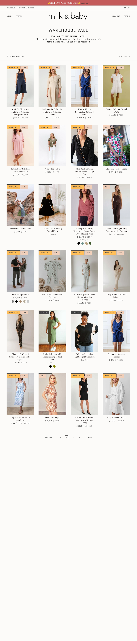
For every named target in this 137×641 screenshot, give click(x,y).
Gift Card (127, 8)
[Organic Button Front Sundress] (20, 394)
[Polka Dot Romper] (52, 394)
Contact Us (11, 8)
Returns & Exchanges (26, 8)
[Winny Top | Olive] (52, 145)
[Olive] (54, 366)
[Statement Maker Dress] (116, 145)
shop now (85, 3)
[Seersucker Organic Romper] (116, 331)
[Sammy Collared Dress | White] (116, 86)
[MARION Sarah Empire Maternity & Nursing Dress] (52, 86)
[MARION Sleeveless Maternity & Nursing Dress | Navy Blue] (20, 86)
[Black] (50, 366)
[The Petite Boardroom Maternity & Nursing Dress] (84, 394)
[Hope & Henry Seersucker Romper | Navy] (84, 86)
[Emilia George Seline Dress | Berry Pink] (20, 145)
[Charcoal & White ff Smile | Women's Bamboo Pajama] (20, 331)
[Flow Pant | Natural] (20, 271)
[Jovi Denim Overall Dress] (20, 205)
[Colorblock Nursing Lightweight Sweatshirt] (84, 331)
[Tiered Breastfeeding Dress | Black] (52, 205)
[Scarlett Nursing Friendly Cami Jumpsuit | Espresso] (116, 205)
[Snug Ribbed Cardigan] (116, 394)
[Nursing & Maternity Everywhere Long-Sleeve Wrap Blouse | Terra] (84, 205)
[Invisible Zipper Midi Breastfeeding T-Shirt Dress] (52, 331)
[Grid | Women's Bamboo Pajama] (116, 271)
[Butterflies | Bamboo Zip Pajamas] (52, 271)
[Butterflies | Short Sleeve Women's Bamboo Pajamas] (84, 271)
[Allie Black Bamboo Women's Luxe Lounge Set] (84, 145)
